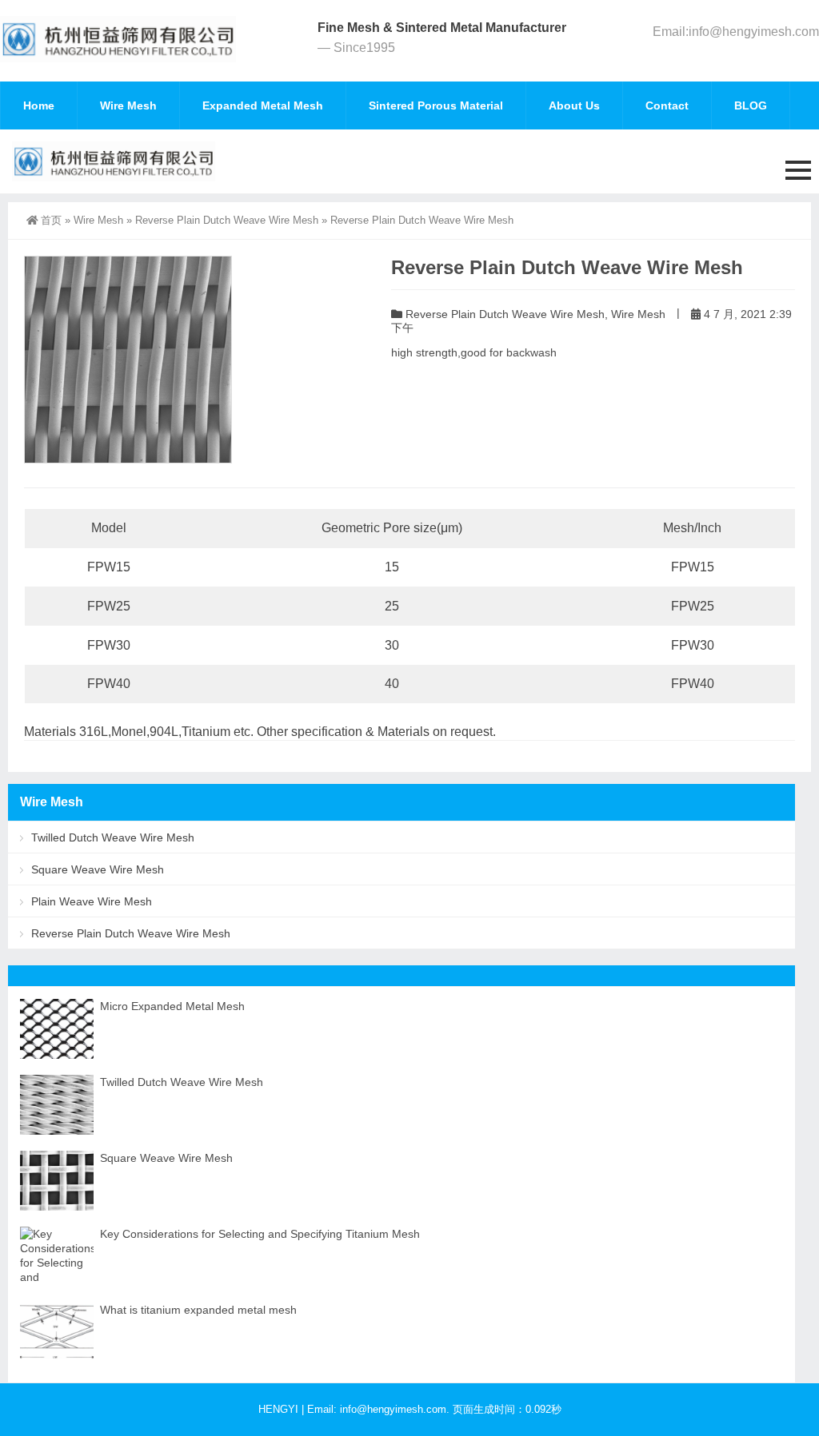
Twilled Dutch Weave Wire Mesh (112, 837)
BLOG (750, 105)
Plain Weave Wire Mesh (91, 901)
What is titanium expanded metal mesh (198, 1309)
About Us (574, 105)
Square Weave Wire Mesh (97, 869)
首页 (51, 220)
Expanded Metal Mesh (262, 105)
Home (38, 105)
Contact (667, 105)
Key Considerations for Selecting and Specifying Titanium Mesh (260, 1233)
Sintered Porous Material (436, 105)
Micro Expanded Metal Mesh (172, 1006)
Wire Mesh (128, 105)
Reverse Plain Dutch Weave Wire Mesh (226, 220)
